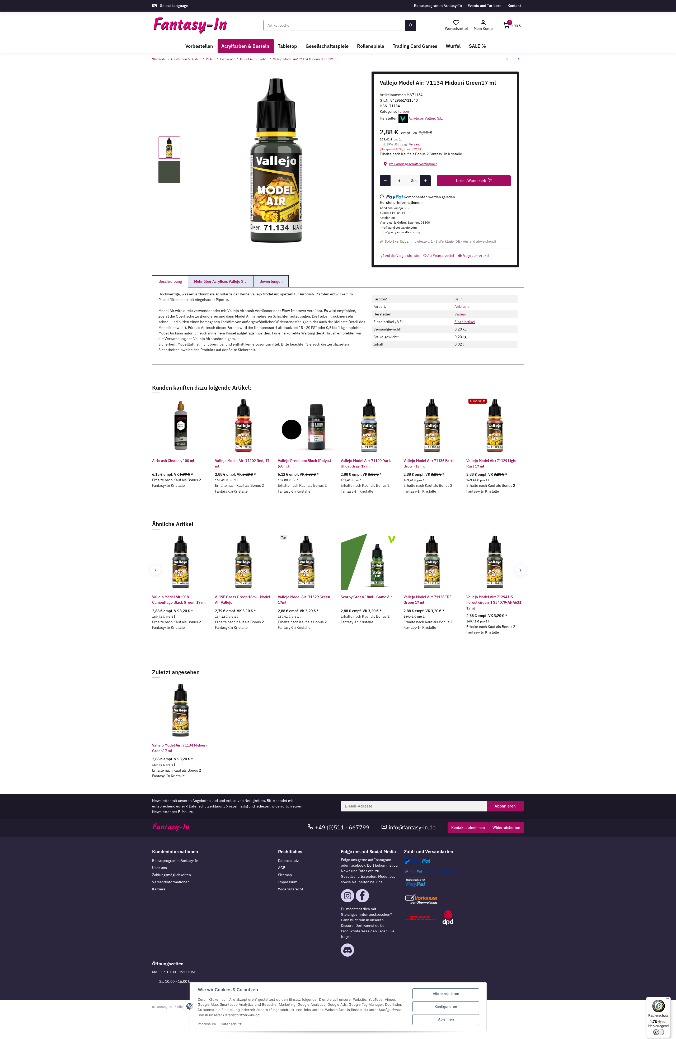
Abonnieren (505, 806)
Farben (403, 111)
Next (520, 570)
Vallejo (460, 314)
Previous (156, 570)
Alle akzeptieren (446, 993)
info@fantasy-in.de (412, 827)
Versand (415, 144)
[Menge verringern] (385, 180)
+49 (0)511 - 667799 (342, 827)
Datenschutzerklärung (207, 806)
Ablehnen (446, 1019)
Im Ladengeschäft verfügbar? (413, 164)
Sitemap (285, 874)
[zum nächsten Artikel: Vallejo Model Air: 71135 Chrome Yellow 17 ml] (518, 59)
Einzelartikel (464, 321)
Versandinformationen (171, 882)
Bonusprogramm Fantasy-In (438, 5)
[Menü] (667, 1000)
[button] (483, 25)
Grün (458, 299)
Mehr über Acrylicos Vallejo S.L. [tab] (220, 281)
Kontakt (514, 5)
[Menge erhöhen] (425, 180)
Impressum (287, 882)
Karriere (159, 889)
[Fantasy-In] (190, 25)
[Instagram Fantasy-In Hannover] (347, 895)
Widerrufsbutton (506, 827)
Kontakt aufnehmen (468, 827)
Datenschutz (288, 860)
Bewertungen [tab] (271, 281)
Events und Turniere (484, 5)
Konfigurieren (446, 1006)
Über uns (159, 867)
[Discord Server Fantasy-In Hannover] (347, 949)
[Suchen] (410, 25)
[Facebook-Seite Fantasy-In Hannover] (362, 895)
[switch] (658, 1032)
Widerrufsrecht (290, 889)
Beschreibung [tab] (170, 281)
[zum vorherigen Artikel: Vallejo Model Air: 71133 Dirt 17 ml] (507, 59)
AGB (281, 867)
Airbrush (461, 306)
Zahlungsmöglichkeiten (171, 874)
